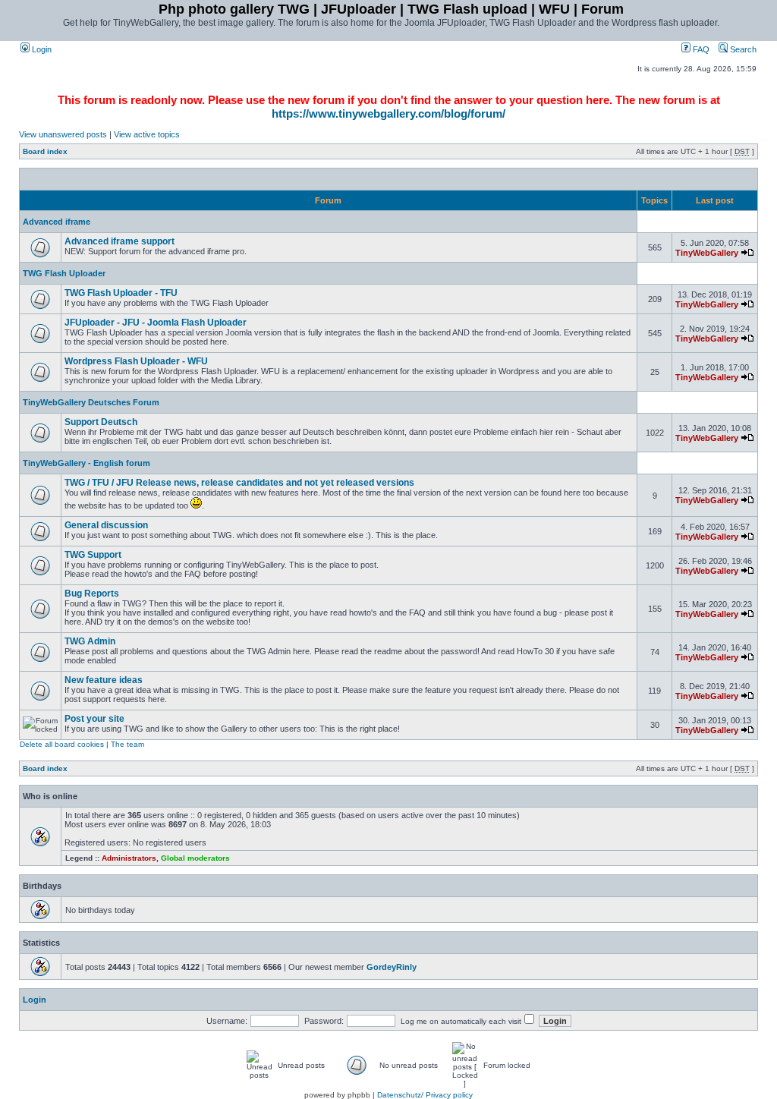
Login (41, 49)
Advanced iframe (56, 221)
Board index (45, 151)
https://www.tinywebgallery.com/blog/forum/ (388, 113)
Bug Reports (91, 593)
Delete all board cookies (62, 744)
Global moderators (195, 858)
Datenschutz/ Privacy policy (425, 1095)
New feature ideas (103, 680)
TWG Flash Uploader (64, 273)
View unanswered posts (63, 134)
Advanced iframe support (119, 241)
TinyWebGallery (706, 252)
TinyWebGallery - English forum (86, 463)
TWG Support (92, 555)
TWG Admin (89, 641)
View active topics (147, 134)
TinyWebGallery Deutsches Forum (91, 402)
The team (127, 744)
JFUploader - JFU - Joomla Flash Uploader (155, 322)
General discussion (106, 525)
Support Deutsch (100, 422)
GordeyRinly (391, 966)
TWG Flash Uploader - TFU (121, 293)
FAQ (699, 49)
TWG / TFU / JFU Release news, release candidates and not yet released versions (239, 482)
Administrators (129, 858)
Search (742, 49)
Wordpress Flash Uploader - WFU (136, 361)
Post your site (94, 718)
